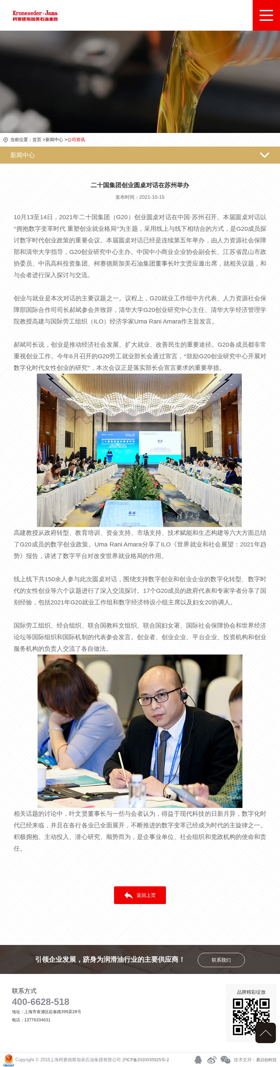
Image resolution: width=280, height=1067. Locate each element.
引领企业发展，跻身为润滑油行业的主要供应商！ (133, 959)
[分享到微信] (225, 1060)
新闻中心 (54, 139)
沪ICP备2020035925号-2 (145, 1059)
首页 (36, 139)
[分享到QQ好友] (198, 1060)
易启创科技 (266, 1059)
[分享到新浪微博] (212, 1060)
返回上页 (146, 895)
